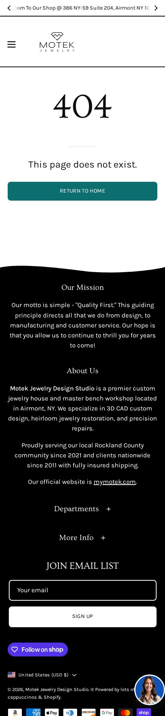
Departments (76, 509)
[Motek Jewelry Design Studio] (57, 41)
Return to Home (82, 191)
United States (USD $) (43, 675)
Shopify (52, 697)
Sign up (82, 616)
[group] (82, 8)
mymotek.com (115, 481)
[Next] (155, 8)
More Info (76, 537)
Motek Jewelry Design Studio (57, 689)
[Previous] (9, 8)
